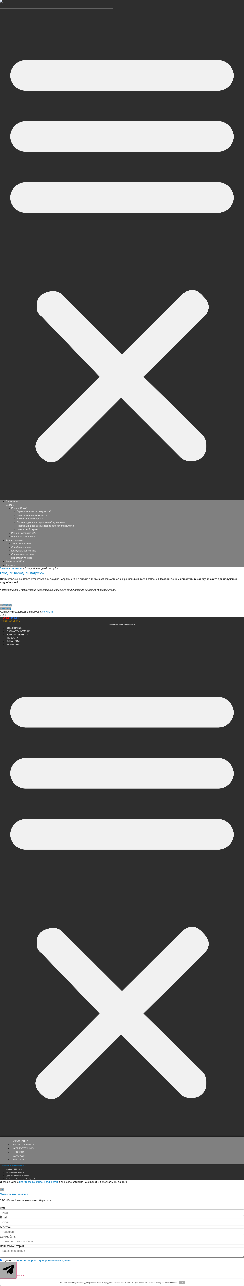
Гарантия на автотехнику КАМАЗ (34, 511)
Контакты (10, 565)
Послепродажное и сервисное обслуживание (41, 522)
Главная (5, 568)
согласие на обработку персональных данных (42, 1260)
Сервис (10, 505)
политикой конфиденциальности (38, 1182)
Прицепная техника (21, 558)
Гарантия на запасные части (32, 515)
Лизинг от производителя (30, 518)
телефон (5, 1227)
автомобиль (8, 1236)
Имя (3, 1208)
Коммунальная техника (23, 551)
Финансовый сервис (27, 529)
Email (3, 1217)
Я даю (37, 1260)
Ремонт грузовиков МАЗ (24, 533)
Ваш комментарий (12, 1246)
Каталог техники (23, 1148)
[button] (122, 254)
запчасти (17, 568)
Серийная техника (21, 547)
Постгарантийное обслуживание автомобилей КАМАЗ (45, 526)
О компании (12, 501)
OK (182, 1282)
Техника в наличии (21, 543)
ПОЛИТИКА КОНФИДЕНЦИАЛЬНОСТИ (13, 1165)
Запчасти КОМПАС (16, 561)
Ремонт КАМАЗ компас (23, 536)
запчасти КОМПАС (24, 1144)
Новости (18, 1152)
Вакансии (19, 1156)
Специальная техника (22, 554)
